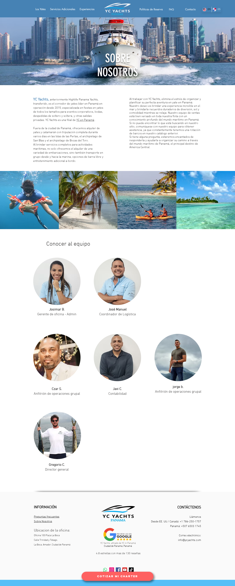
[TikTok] (131, 569)
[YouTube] (124, 569)
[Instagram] (111, 569)
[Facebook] (118, 569)
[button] (29, 200)
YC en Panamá (85, 120)
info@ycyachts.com (189, 540)
